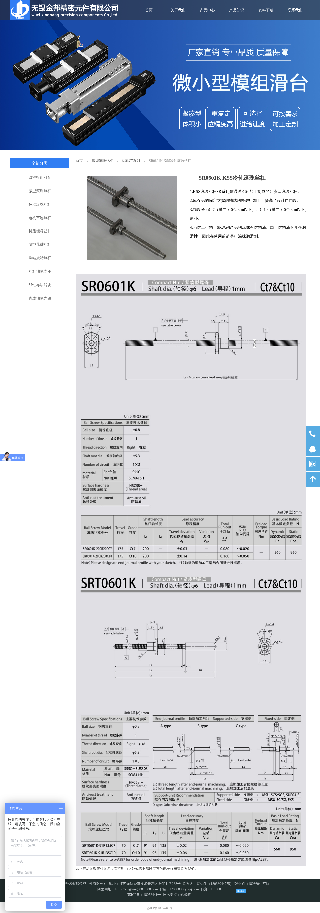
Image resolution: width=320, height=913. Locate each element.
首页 (79, 161)
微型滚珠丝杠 (102, 161)
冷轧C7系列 (131, 161)
